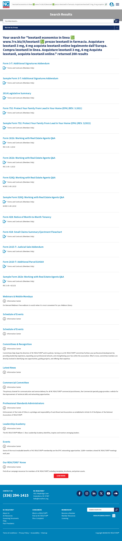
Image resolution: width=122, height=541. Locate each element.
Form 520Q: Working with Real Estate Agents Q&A (29, 177)
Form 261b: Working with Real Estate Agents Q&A (29, 157)
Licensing (65, 518)
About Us (6, 513)
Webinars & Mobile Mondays (18, 296)
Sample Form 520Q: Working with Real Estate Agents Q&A (33, 197)
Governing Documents (11, 518)
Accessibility (35, 533)
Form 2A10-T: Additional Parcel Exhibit (23, 261)
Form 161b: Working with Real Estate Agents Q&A (29, 138)
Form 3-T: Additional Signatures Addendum (26, 63)
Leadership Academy (14, 423)
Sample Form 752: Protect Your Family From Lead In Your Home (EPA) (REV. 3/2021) (47, 123)
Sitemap (44, 533)
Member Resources (68, 516)
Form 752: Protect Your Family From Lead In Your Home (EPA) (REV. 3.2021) (42, 108)
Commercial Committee (16, 382)
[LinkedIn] (94, 493)
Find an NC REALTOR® (40, 516)
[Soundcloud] (116, 493)
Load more (61, 476)
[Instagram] (87, 493)
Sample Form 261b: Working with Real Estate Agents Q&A (33, 276)
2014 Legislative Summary (17, 93)
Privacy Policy (24, 533)
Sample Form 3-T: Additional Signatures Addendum (30, 78)
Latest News (9, 367)
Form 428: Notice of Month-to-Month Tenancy (27, 216)
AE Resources (8, 516)
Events (6, 441)
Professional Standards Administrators (23, 403)
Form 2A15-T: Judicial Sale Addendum (23, 246)
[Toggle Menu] (117, 4)
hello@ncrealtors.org (40, 498)
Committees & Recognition (17, 344)
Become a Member (68, 513)
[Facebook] (79, 493)
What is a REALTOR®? (40, 513)
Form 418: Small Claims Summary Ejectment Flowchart (32, 231)
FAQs (4, 521)
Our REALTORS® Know (14, 462)
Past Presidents (8, 523)
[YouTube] (108, 493)
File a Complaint (38, 518)
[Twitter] (101, 493)
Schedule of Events (13, 314)
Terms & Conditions (10, 533)
